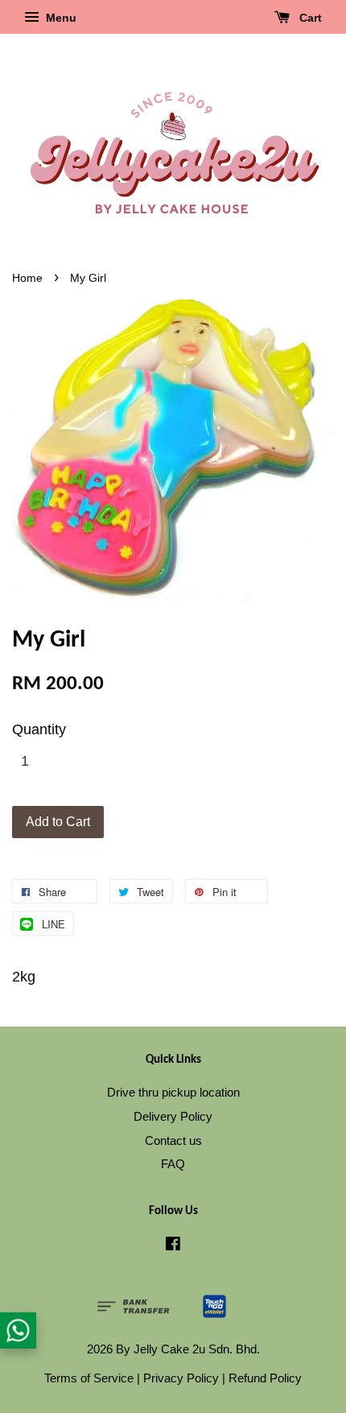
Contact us (173, 1140)
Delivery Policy (173, 1116)
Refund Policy (265, 1378)
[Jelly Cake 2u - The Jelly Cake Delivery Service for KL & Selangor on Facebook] (173, 1246)
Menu (59, 17)
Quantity (39, 729)
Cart (309, 17)
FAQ (173, 1164)
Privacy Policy (181, 1378)
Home (27, 278)
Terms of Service (89, 1378)
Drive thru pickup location (173, 1092)
